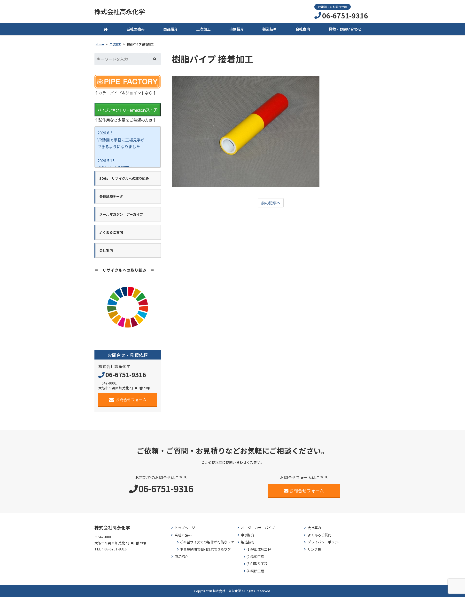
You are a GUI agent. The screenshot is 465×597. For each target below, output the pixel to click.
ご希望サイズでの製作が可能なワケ (207, 542)
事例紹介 (236, 29)
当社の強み (135, 29)
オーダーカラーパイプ (258, 527)
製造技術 (269, 29)
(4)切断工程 (255, 571)
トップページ (185, 527)
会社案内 (302, 29)
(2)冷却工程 (255, 556)
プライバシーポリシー (324, 542)
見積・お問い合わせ (345, 29)
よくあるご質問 (319, 535)
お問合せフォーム (131, 399)
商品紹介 (170, 29)
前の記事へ (270, 203)
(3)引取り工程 (257, 563)
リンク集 (314, 549)
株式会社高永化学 (119, 11)
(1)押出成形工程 (258, 549)
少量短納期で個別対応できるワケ (205, 549)
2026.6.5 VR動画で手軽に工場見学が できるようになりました (121, 140)
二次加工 (203, 29)
